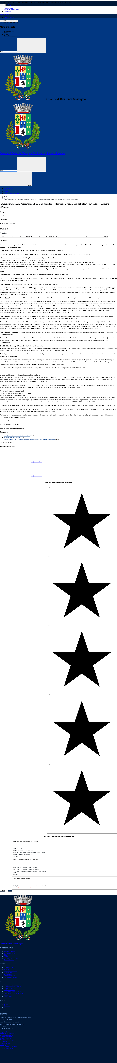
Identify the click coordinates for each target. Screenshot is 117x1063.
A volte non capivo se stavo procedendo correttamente (30, 871)
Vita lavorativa (8, 996)
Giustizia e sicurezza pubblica (12, 986)
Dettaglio (15, 886)
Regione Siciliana (5, 14)
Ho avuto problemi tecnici (22, 873)
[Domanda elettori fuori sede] (52, 237)
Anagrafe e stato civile (10, 971)
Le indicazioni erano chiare (23, 849)
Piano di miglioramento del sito (9, 1048)
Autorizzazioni (8, 974)
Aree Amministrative (10, 953)
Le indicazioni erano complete (24, 851)
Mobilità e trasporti (9, 990)
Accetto (3, 5)
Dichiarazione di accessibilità (8, 1046)
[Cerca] (31, 45)
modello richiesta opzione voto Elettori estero (15, 237)
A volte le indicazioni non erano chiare (26, 867)
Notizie (6, 1004)
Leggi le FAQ (4, 1032)
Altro (16, 856)
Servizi (6, 34)
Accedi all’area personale (11, 17)
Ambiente (6, 969)
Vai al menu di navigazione (11, 9)
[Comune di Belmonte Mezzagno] (23, 148)
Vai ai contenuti (8, 8)
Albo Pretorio (4, 1041)
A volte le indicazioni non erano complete (27, 869)
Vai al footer (7, 11)
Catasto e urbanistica (10, 975)
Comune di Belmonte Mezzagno (9, 22)
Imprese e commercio (10, 988)
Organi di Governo (9, 951)
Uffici (5, 955)
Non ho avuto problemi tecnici (24, 854)
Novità (6, 32)
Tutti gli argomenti (5, 1038)
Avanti (10, 890)
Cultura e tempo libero (10, 977)
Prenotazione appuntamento (8, 1033)
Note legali (3, 1045)
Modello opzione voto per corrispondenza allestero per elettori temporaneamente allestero (80, 237)
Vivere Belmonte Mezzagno (12, 36)
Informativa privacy (5, 1043)
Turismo (6, 995)
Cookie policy (10, 5)
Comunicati (7, 1006)
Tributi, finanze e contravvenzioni (13, 993)
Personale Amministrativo (11, 958)
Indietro (3, 890)
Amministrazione (9, 31)
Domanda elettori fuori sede (41, 237)
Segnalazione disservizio (7, 1035)
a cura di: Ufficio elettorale (7, 223)
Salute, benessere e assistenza (12, 991)
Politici (6, 956)
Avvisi (5, 198)
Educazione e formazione (11, 985)
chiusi (29, 185)
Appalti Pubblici (8, 972)
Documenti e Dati (9, 960)
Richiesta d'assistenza (6, 1036)
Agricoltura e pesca (9, 967)
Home (5, 196)
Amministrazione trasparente (8, 1040)
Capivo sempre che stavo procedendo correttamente (30, 852)
